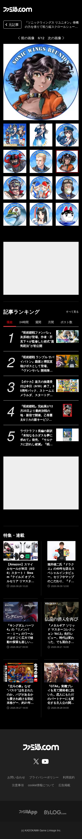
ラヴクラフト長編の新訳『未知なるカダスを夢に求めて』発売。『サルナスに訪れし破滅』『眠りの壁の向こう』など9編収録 (37, 437)
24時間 (24, 322)
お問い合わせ (16, 777)
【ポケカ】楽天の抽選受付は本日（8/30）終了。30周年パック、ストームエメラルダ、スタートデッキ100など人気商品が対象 (37, 388)
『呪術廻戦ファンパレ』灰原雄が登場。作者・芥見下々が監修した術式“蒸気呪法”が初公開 (37, 339)
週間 (38, 322)
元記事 (14, 24)
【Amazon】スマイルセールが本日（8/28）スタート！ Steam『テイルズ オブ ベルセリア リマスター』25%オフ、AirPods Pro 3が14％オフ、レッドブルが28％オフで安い (20, 572)
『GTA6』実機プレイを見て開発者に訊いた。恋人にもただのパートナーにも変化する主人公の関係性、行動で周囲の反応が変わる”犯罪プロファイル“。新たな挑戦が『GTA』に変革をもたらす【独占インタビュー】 (61, 694)
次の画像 (54, 37)
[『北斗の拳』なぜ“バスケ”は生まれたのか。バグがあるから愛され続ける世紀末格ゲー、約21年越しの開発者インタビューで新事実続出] (20, 672)
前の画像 (27, 37)
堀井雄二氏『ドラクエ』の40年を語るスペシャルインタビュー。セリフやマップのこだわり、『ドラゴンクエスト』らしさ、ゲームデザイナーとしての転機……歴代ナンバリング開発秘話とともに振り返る (61, 572)
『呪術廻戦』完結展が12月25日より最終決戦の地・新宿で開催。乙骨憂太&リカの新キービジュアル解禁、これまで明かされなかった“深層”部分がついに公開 (36, 413)
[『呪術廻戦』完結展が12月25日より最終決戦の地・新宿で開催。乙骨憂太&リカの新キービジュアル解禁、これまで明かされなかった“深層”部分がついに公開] (67, 410)
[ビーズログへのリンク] (55, 811)
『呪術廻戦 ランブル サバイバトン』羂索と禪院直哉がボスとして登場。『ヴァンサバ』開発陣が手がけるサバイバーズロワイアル (37, 364)
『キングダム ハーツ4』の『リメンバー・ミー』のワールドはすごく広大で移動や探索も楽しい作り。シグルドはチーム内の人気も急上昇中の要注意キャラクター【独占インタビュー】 (20, 633)
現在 (10, 322)
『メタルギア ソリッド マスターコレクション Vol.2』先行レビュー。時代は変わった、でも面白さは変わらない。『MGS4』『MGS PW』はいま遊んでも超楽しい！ (61, 633)
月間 (51, 322)
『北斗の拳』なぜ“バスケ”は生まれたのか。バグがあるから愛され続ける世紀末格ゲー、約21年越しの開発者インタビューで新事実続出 (20, 694)
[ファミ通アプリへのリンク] (28, 811)
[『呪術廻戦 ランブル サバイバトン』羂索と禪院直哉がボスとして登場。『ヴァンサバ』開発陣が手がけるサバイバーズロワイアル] (67, 361)
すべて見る (72, 311)
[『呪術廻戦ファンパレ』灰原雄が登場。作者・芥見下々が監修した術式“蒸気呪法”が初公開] (67, 336)
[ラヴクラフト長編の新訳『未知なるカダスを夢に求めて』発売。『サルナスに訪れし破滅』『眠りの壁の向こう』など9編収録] (67, 435)
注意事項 (18, 785)
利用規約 (69, 777)
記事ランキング (21, 312)
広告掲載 (64, 785)
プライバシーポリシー (44, 777)
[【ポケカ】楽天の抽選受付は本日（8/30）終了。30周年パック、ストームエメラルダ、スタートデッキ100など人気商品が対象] (67, 385)
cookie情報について (41, 785)
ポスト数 (66, 322)
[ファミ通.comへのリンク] (17, 9)
